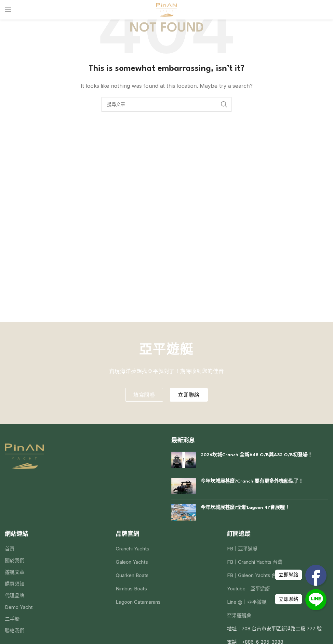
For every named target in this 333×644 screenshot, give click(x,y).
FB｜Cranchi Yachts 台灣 (255, 562)
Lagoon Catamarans (138, 602)
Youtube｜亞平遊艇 (248, 589)
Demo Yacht (19, 607)
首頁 (10, 549)
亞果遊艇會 (239, 615)
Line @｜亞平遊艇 (247, 602)
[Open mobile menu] (8, 9)
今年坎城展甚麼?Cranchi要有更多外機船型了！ (252, 481)
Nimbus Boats (131, 589)
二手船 (12, 619)
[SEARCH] (224, 104)
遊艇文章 (14, 572)
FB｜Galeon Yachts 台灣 (254, 575)
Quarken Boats (132, 575)
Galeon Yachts (132, 562)
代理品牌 (14, 595)
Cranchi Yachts (132, 549)
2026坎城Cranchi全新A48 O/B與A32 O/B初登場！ (257, 455)
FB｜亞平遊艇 (242, 549)
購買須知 (14, 584)
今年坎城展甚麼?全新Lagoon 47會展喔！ (245, 507)
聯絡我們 (14, 630)
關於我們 (14, 560)
